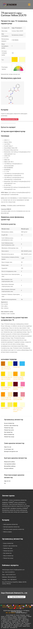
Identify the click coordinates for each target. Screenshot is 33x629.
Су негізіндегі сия (8, 449)
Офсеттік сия (7, 447)
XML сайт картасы (10, 612)
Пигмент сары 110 (16, 622)
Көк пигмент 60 (13, 627)
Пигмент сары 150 (10, 623)
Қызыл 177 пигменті (12, 616)
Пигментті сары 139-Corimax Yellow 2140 (6, 398)
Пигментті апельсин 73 (8, 619)
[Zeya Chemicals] (10, 3)
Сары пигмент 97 (5, 408)
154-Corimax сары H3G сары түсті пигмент (6, 378)
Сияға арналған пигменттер (10, 524)
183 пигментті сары (17, 624)
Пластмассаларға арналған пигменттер (13, 529)
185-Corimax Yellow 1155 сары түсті (6, 388)
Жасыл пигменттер (9, 434)
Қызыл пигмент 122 (10, 615)
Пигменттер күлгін (9, 430)
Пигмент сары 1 (18, 619)
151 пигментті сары (19, 623)
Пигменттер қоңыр (9, 436)
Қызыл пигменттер (9, 423)
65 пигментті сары (16, 620)
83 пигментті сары (7, 622)
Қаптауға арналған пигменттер (11, 527)
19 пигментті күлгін (17, 626)
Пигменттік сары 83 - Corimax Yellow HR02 (18, 378)
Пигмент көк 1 (16, 367)
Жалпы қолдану (7, 531)
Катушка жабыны (8, 468)
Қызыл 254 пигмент (22, 616)
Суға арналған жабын (10, 464)
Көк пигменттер (8, 432)
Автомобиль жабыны (10, 466)
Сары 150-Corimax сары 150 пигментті (6, 367)
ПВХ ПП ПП (7, 481)
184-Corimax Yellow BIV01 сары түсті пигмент (18, 409)
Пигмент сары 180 (8, 624)
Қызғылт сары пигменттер (11, 425)
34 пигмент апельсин (12, 617)
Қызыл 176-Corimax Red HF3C (18, 388)
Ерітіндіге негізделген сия (11, 451)
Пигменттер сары (8, 427)
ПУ (5, 483)
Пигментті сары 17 (6, 620)
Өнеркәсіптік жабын (9, 461)
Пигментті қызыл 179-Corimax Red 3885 (18, 398)
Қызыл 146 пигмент (20, 615)
